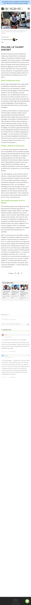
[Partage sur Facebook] (15, 273)
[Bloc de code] (14, 324)
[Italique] (4, 324)
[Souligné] (6, 324)
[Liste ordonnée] (9, 324)
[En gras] (2, 324)
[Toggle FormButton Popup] (27, 601)
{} (18, 323)
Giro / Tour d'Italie (15, 603)
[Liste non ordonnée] (11, 324)
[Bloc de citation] (13, 324)
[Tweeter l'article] (18, 273)
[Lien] (16, 324)
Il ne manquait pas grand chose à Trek (6, 293)
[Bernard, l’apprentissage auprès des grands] (24, 287)
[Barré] (8, 324)
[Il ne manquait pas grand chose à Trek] (7, 287)
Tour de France (15, 602)
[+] (20, 323)
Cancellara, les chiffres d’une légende (15, 293)
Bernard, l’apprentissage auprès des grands (24, 293)
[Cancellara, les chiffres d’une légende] (15, 287)
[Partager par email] (21, 273)
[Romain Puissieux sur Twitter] (17, 39)
